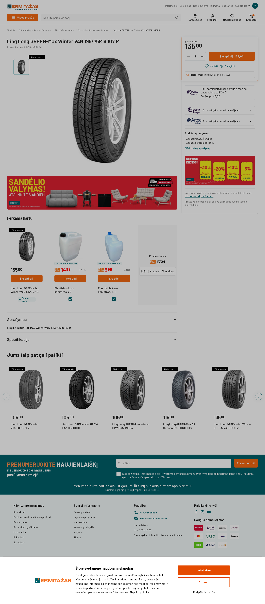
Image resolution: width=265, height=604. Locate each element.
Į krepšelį (26, 278)
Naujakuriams (200, 5)
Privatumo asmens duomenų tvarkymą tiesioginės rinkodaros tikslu (201, 473)
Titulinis (11, 30)
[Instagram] (202, 512)
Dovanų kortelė (82, 512)
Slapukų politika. (140, 592)
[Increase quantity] (202, 56)
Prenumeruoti (246, 463)
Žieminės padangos (64, 30)
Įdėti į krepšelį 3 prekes (157, 271)
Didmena (215, 5)
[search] (177, 18)
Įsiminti (214, 66)
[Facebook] (196, 512)
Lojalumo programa (84, 517)
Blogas (77, 537)
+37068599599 (148, 512)
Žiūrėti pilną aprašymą (197, 148)
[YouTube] (209, 512)
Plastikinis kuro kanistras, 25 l (64, 289)
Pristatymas (20, 522)
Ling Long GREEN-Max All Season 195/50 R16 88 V (179, 426)
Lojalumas (185, 5)
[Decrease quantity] (188, 56)
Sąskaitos (227, 5)
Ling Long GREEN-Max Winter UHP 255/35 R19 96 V (232, 426)
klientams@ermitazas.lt (153, 518)
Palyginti (230, 66)
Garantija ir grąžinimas (26, 527)
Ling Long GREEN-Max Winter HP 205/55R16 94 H (131, 426)
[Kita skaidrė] (258, 396)
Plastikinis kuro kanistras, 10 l (108, 289)
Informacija (171, 5)
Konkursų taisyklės (84, 527)
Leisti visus (204, 570)
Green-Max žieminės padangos (93, 30)
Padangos (46, 30)
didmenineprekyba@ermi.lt (199, 196)
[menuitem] (171, 6)
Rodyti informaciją (204, 592)
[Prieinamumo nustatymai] (255, 6)
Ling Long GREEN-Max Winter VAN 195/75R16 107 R (136, 30)
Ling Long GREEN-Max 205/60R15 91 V (25, 426)
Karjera (78, 532)
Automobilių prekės (28, 30)
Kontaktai (19, 512)
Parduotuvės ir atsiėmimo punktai (32, 517)
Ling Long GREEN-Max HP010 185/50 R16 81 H (80, 426)
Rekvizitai (19, 537)
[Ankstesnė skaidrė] (6, 396)
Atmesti (204, 582)
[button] (195, 17)
